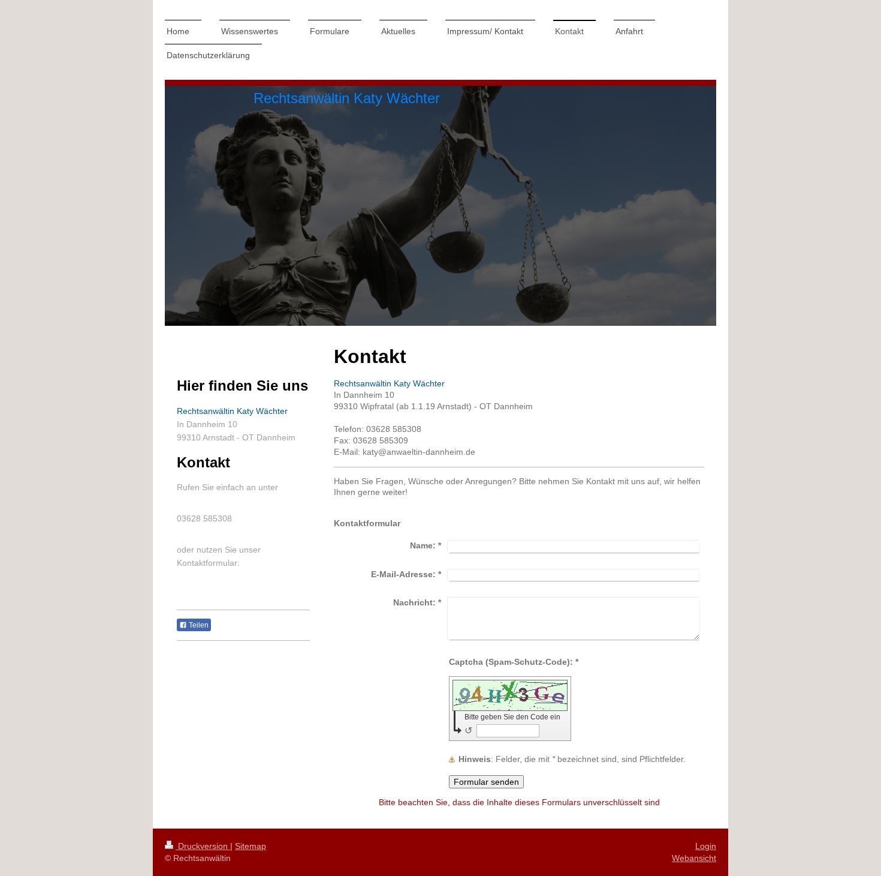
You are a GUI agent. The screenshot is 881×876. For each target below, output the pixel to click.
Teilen (198, 625)
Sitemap (250, 846)
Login (705, 846)
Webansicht (694, 858)
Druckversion (203, 846)
